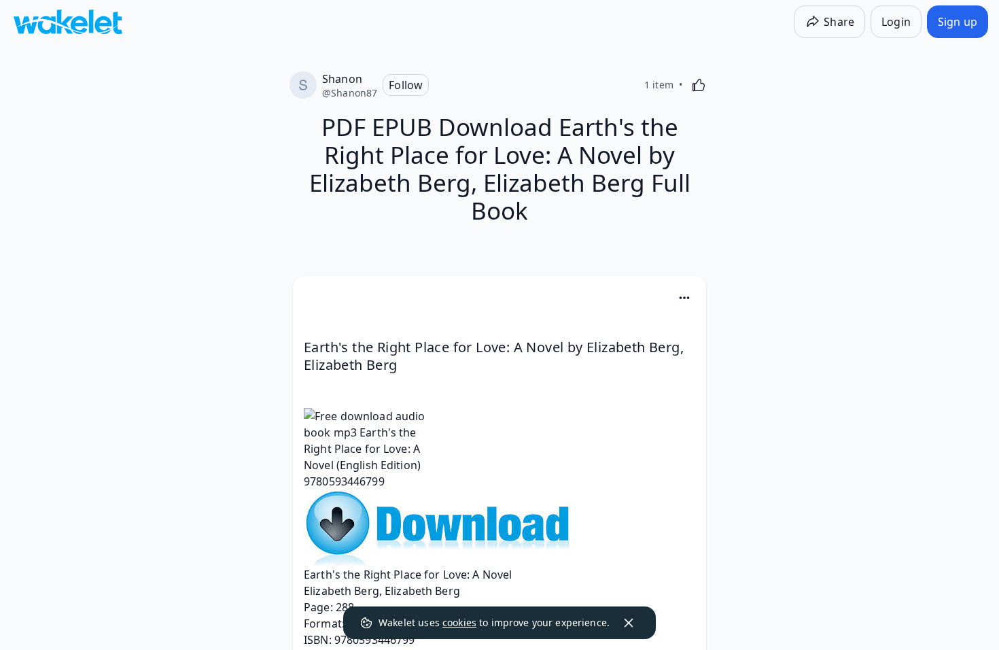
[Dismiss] (628, 623)
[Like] (698, 85)
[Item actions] (684, 298)
